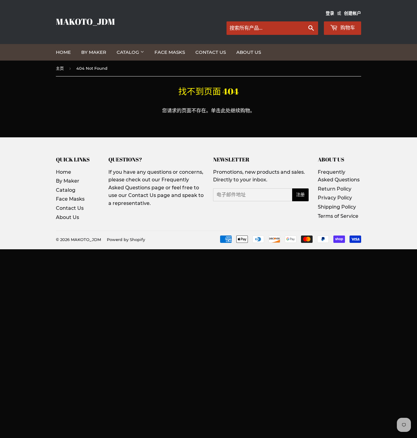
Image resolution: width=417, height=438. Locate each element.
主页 (60, 68)
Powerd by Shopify (126, 239)
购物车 (347, 28)
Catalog (128, 52)
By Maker (93, 52)
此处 (225, 110)
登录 (330, 13)
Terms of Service (338, 216)
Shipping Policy (337, 207)
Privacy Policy (335, 198)
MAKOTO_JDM (85, 21)
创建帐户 (352, 13)
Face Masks (169, 52)
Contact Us (210, 52)
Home (63, 52)
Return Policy (334, 189)
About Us (248, 52)
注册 (300, 194)
